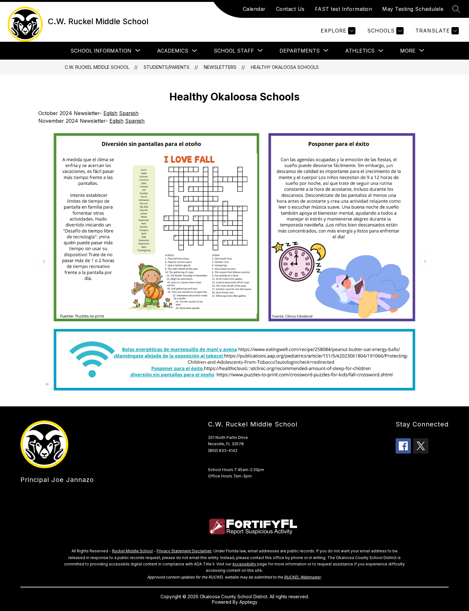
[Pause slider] (47, 384)
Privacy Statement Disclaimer (184, 551)
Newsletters (220, 67)
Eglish (110, 113)
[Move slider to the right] (425, 261)
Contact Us (290, 9)
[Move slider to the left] (43, 261)
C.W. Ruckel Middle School (97, 67)
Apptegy (248, 602)
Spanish (128, 113)
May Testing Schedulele (412, 9)
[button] (233, 368)
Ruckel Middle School (132, 551)
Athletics (360, 50)
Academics (172, 50)
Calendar (254, 9)
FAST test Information (343, 9)
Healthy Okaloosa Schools (285, 67)
